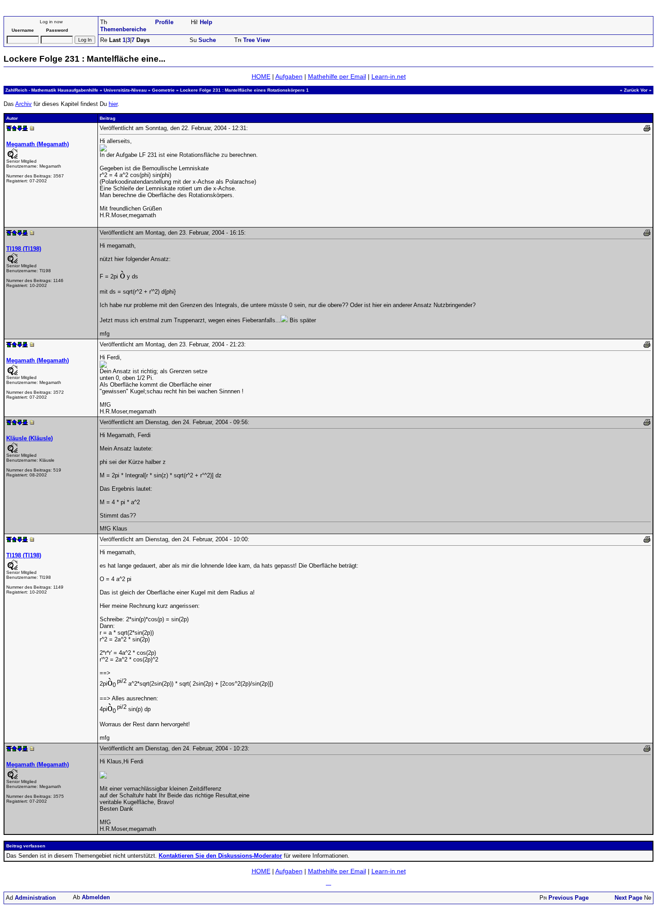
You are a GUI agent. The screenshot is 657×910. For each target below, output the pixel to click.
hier (113, 104)
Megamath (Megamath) (37, 144)
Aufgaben (289, 76)
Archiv (23, 104)
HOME (261, 76)
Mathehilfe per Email (337, 76)
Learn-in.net (388, 76)
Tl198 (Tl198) (23, 248)
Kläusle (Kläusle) (29, 438)
